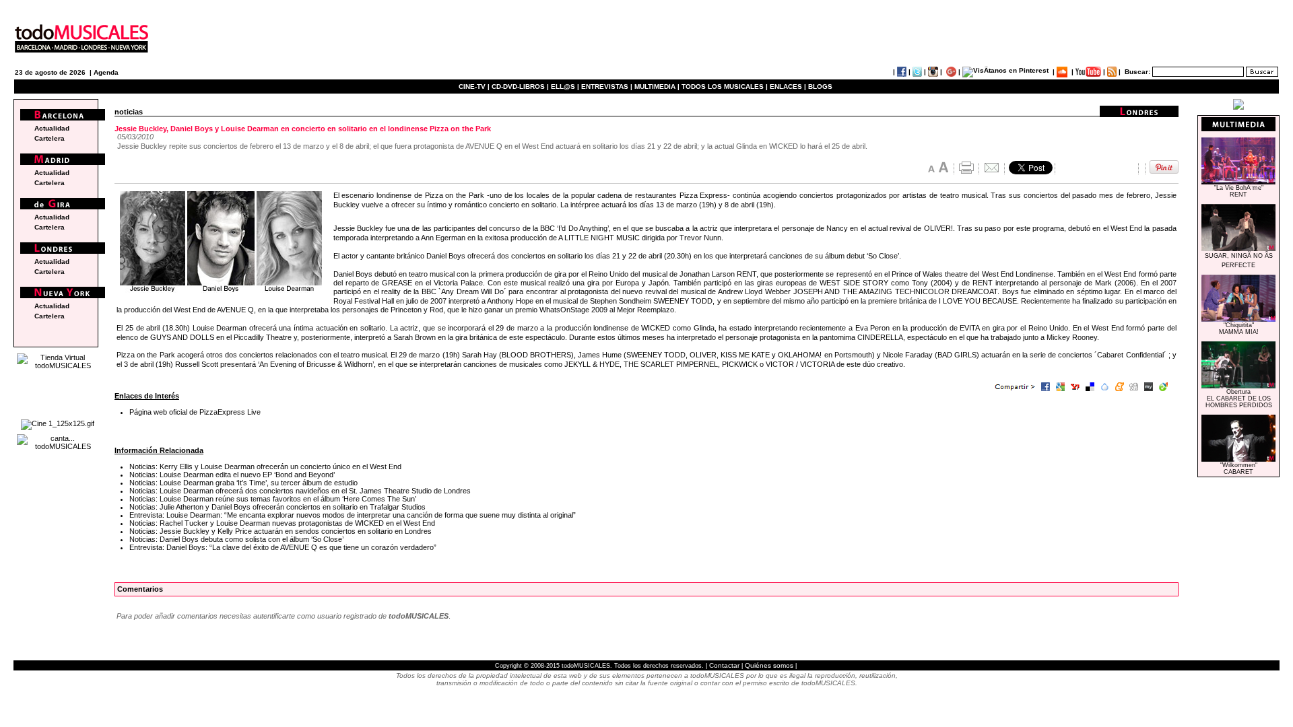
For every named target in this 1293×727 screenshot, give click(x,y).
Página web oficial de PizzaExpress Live (195, 412)
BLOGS (820, 86)
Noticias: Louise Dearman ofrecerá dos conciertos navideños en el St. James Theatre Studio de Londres (300, 491)
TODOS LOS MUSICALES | (725, 86)
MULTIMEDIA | (656, 86)
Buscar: (1137, 71)
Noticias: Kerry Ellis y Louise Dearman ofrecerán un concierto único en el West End (265, 466)
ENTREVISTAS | (606, 86)
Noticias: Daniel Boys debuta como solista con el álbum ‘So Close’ (236, 539)
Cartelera (49, 138)
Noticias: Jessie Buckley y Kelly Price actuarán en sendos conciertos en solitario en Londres (280, 531)
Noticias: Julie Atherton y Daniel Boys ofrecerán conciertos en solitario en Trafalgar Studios (277, 507)
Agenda (106, 72)
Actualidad (51, 128)
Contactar (724, 665)
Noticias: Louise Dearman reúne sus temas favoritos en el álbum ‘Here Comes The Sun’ (272, 499)
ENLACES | (788, 86)
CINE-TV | (475, 86)
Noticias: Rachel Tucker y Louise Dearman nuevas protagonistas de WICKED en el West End (282, 523)
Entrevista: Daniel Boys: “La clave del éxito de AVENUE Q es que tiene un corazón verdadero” (282, 547)
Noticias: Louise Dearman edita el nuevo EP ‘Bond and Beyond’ (232, 475)
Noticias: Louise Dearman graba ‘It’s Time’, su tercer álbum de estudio (243, 483)
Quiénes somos (769, 665)
